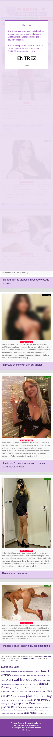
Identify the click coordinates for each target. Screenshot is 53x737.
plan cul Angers (15, 675)
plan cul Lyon (29, 691)
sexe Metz (20, 713)
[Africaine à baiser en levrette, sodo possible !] (26, 603)
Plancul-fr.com (17, 723)
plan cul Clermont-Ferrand (29, 684)
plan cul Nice (16, 700)
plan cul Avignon (37, 675)
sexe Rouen (42, 713)
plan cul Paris (39, 699)
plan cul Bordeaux (21, 679)
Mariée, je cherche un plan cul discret (22, 364)
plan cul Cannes (14, 684)
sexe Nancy (31, 712)
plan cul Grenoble (26, 688)
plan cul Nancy (39, 695)
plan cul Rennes (42, 704)
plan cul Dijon (14, 688)
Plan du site (26, 730)
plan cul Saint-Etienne (27, 707)
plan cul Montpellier (19, 696)
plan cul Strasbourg (41, 707)
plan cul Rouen (10, 707)
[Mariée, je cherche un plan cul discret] (26, 317)
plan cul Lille (9, 691)
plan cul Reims (28, 703)
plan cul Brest (41, 680)
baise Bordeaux (6, 672)
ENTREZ (26, 58)
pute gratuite (28, 658)
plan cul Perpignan (12, 704)
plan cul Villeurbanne (37, 710)
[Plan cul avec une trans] (26, 514)
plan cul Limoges (19, 691)
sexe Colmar (12, 713)
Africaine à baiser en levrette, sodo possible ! (26, 645)
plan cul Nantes (6, 700)
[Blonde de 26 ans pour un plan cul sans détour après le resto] (26, 407)
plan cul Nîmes (26, 700)
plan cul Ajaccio (34, 672)
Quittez (27, 65)
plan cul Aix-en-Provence (20, 672)
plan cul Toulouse (14, 710)
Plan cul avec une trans (14, 573)
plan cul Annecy (26, 675)
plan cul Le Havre (38, 688)
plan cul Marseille (40, 691)
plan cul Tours (24, 710)
